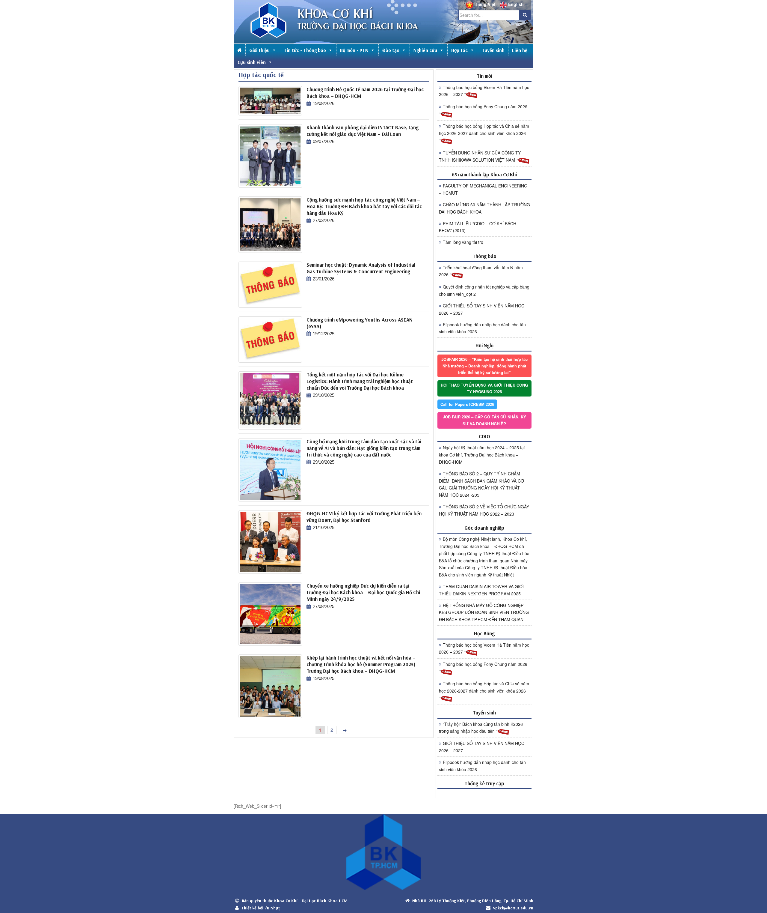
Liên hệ (519, 50)
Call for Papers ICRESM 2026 (467, 404)
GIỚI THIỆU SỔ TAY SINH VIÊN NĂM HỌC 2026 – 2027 (481, 309)
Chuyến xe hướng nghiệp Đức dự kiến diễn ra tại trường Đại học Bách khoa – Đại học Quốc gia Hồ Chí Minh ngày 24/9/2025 (363, 592)
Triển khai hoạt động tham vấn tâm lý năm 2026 (481, 271)
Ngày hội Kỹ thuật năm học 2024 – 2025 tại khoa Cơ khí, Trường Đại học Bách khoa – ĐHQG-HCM (482, 455)
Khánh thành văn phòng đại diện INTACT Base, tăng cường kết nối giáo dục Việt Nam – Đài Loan (363, 130)
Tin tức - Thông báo (305, 50)
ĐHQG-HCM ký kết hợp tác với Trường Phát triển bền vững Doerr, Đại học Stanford (364, 516)
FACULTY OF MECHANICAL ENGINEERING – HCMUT (483, 189)
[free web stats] (484, 793)
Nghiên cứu (425, 50)
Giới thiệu (259, 50)
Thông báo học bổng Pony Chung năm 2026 (485, 106)
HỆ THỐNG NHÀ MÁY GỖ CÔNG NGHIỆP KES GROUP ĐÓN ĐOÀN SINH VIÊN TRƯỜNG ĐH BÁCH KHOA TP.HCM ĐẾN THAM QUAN (484, 612)
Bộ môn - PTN (354, 50)
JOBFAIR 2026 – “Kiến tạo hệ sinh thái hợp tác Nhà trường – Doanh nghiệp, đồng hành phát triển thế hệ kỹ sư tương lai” (484, 365)
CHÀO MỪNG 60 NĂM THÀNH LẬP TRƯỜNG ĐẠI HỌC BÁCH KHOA (484, 208)
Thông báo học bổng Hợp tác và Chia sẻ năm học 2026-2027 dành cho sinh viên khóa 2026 (484, 129)
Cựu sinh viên (252, 62)
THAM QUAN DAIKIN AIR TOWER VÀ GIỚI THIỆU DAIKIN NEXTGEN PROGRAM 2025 (481, 590)
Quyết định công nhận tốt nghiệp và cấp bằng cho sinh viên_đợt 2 (484, 290)
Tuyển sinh (493, 50)
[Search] (525, 15)
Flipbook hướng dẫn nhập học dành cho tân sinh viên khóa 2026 (482, 328)
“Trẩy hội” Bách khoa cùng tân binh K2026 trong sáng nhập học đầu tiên (481, 727)
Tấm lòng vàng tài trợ (463, 242)
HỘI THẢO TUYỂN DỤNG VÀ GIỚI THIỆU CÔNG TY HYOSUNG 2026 (484, 388)
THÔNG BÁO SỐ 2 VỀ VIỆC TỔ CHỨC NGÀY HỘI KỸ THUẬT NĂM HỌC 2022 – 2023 (484, 510)
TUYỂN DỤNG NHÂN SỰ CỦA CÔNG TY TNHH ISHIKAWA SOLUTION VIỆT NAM (480, 156)
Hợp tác (459, 50)
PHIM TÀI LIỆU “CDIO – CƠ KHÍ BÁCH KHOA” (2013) (477, 227)
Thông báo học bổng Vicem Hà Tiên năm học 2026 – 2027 (484, 90)
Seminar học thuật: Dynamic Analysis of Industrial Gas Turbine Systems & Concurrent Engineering (361, 268)
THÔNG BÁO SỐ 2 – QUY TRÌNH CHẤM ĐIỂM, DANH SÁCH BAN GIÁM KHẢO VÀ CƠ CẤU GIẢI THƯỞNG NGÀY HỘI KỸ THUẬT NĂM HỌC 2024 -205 (481, 484)
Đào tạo (390, 50)
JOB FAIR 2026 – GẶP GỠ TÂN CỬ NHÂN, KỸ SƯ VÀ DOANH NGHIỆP (484, 420)
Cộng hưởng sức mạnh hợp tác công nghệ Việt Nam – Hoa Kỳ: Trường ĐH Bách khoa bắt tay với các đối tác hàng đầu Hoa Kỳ (364, 206)
